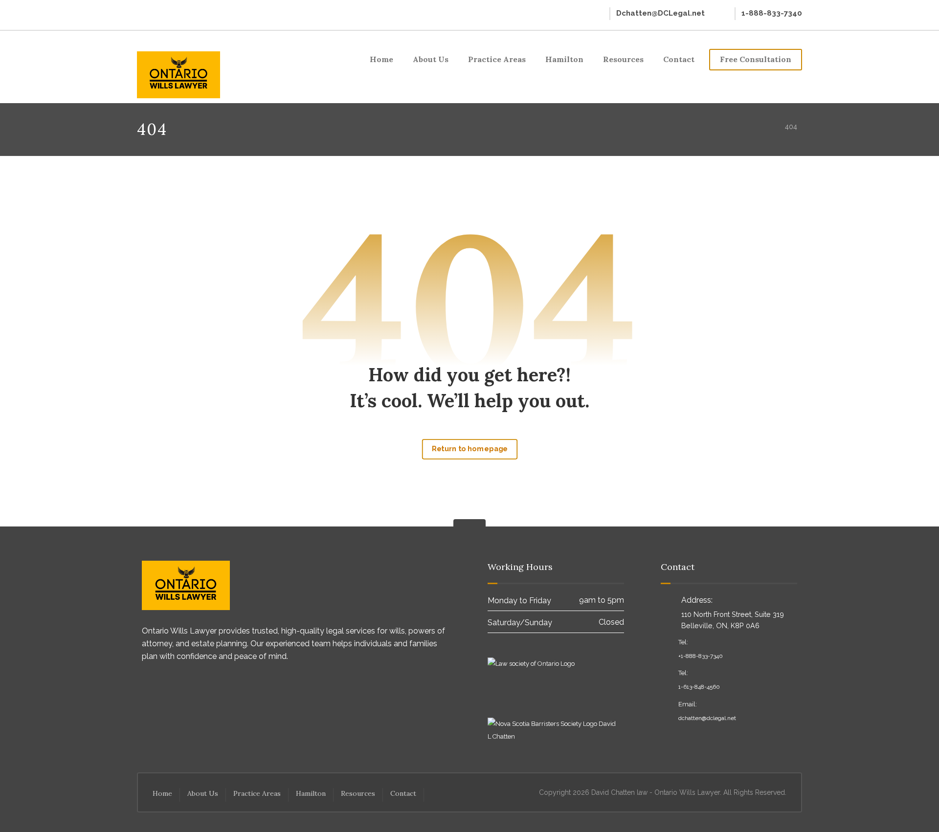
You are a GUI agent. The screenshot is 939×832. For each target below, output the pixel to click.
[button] (145, 13)
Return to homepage (469, 449)
